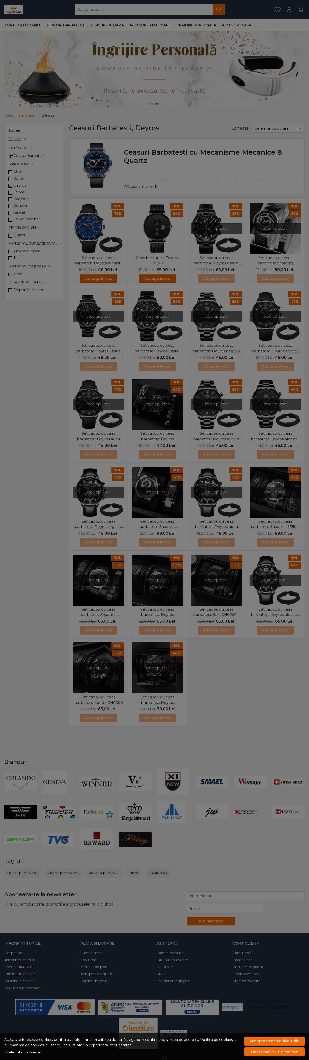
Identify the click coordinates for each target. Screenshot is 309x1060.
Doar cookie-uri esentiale (274, 1051)
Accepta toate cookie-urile (274, 1040)
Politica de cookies (216, 1040)
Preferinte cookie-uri (23, 1052)
